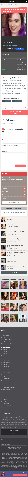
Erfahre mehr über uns (14, 430)
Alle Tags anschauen (14, 202)
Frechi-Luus (5, 300)
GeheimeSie (5, 322)
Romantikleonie (14, 289)
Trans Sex (13, 188)
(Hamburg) (16, 45)
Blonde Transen (13, 194)
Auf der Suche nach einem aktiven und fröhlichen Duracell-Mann (16, 225)
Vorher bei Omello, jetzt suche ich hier (16, 266)
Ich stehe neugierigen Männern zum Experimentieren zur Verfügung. (15, 239)
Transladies (8, 100)
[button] (14, 24)
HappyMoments (23, 311)
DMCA (2, 439)
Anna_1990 (23, 289)
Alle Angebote (14, 272)
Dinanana (14, 322)
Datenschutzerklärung (5, 444)
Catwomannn (14, 300)
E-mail (3, 139)
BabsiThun (5, 289)
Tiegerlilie (23, 300)
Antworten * (5, 151)
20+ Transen (13, 185)
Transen (13, 198)
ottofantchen (23, 322)
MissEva (14, 311)
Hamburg (6, 4)
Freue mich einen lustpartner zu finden (16, 260)
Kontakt (14, 433)
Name (3, 134)
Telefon (11, 145)
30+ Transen (18, 100)
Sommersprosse (5, 311)
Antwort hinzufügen (20, 165)
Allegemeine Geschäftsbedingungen (8, 441)
